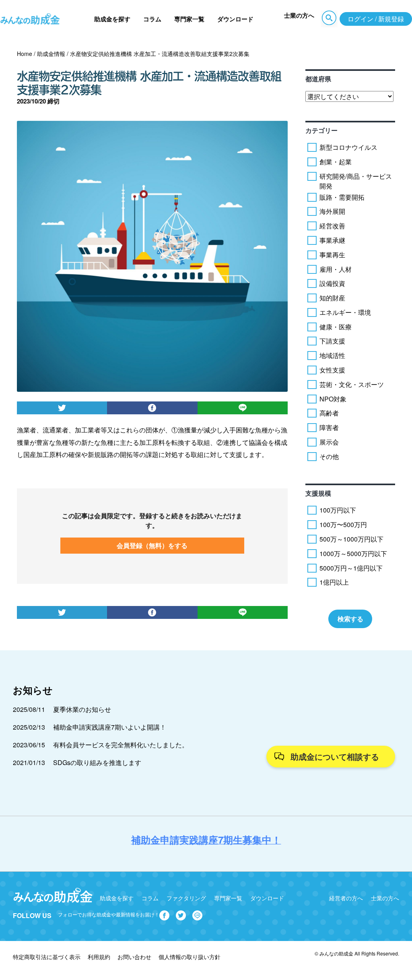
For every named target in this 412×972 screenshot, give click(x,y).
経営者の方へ (346, 898)
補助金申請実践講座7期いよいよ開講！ (109, 727)
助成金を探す (112, 18)
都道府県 (318, 78)
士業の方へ (299, 15)
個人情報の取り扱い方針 (189, 957)
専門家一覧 (189, 18)
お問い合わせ (134, 957)
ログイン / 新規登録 (376, 18)
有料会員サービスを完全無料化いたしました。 (120, 744)
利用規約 (99, 957)
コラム (152, 18)
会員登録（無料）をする (152, 545)
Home (24, 54)
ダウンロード (235, 18)
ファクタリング (186, 898)
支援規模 (318, 493)
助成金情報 (51, 54)
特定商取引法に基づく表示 (46, 957)
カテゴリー (321, 130)
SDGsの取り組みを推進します (97, 762)
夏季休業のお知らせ (82, 709)
